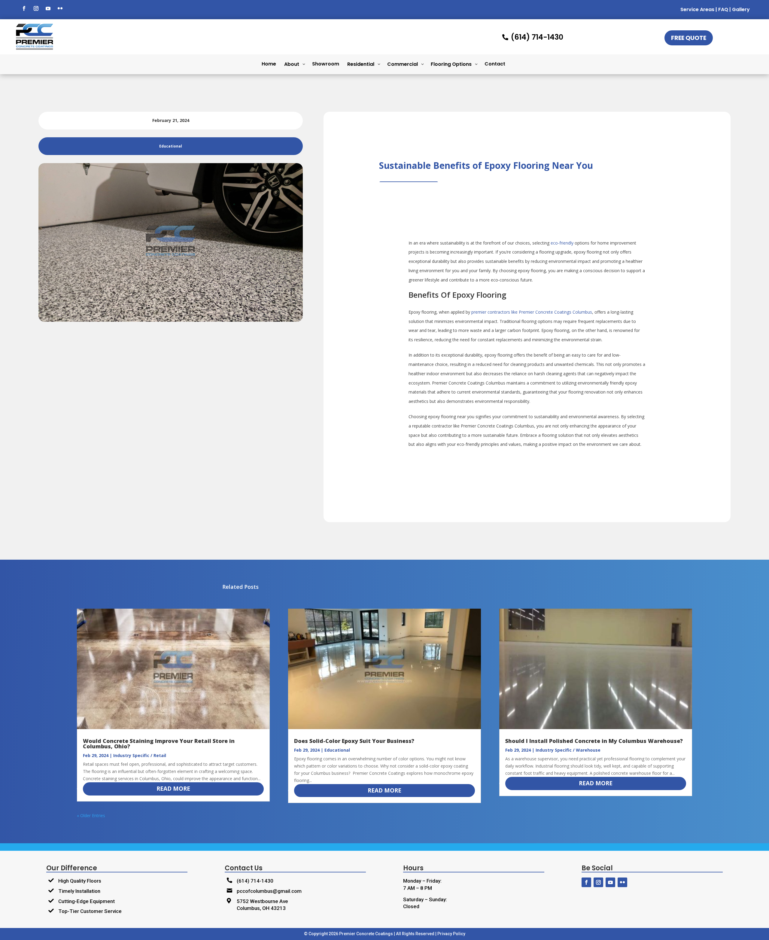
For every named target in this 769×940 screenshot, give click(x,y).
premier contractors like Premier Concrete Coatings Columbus (531, 312)
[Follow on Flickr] (60, 8)
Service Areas (697, 9)
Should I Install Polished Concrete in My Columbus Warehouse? (594, 740)
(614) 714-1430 (255, 881)
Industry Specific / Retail (139, 755)
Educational (337, 750)
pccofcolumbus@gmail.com (269, 891)
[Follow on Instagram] (36, 8)
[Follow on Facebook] (24, 8)
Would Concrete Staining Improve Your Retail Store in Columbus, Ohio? (159, 743)
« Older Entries (91, 815)
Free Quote (688, 38)
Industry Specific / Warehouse (568, 750)
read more (173, 788)
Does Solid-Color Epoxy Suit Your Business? (354, 740)
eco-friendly (562, 243)
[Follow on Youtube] (48, 8)
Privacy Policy (451, 933)
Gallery (741, 9)
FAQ (723, 9)
